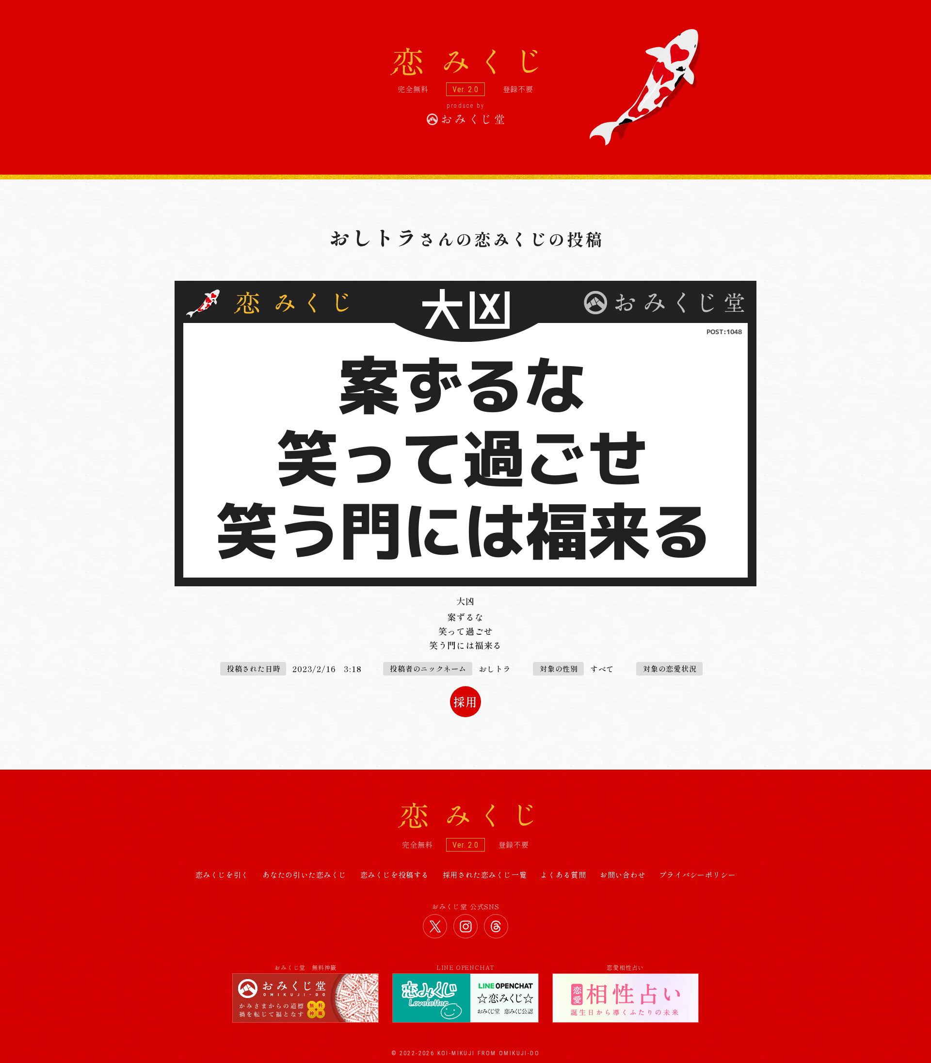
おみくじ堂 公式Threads (496, 926)
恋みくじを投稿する (394, 875)
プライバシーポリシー (697, 875)
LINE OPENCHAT (465, 967)
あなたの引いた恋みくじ (304, 875)
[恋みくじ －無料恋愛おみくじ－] (465, 63)
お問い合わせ (623, 875)
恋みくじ (465, 816)
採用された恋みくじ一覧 (485, 875)
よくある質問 (563, 875)
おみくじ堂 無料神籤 (305, 967)
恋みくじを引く (222, 875)
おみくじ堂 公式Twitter (435, 926)
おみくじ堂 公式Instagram (465, 926)
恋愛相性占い (625, 967)
